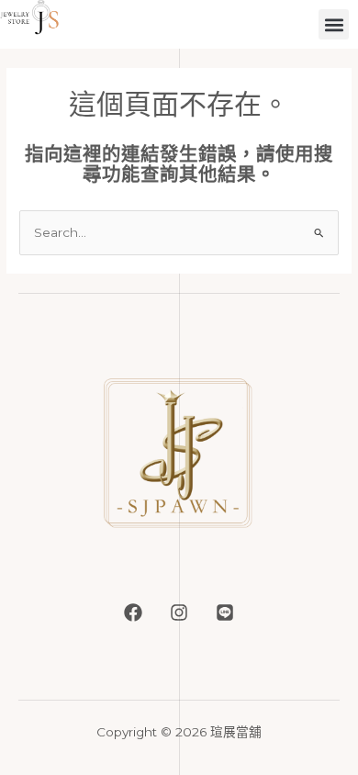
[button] (334, 24)
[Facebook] (133, 612)
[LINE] (225, 612)
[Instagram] (179, 612)
